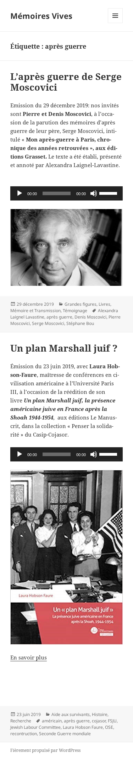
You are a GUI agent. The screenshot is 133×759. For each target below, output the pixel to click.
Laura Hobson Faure (83, 727)
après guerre (59, 317)
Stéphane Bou (80, 323)
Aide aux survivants (70, 714)
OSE (109, 727)
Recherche (20, 721)
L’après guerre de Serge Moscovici (66, 81)
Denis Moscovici (90, 317)
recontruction (23, 734)
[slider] (109, 192)
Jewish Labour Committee (35, 727)
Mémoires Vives (41, 15)
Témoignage (75, 311)
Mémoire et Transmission (35, 311)
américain (52, 721)
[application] (66, 193)
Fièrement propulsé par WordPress (45, 750)
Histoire (99, 714)
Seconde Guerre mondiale (65, 734)
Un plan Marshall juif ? (63, 348)
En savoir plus (28, 657)
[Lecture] (19, 193)
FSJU (112, 721)
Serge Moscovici (48, 323)
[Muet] (93, 193)
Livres (104, 304)
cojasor (99, 721)
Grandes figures (80, 304)
